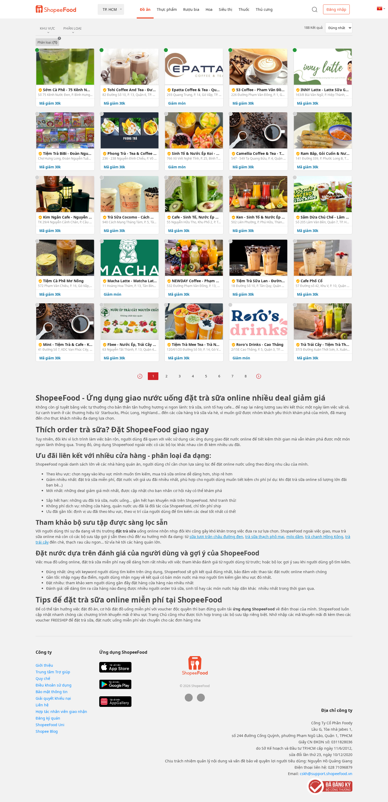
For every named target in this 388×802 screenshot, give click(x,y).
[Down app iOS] (115, 667)
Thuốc (244, 9)
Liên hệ (42, 704)
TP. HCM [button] (110, 9)
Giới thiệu (44, 665)
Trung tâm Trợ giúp (53, 671)
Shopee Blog (47, 731)
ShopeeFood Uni (50, 724)
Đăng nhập (336, 9)
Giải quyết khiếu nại (53, 698)
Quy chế (43, 678)
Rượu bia (191, 9)
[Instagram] (201, 700)
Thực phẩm (167, 9)
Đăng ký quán (48, 718)
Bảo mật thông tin (52, 691)
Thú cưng (264, 9)
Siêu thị (225, 9)
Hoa (209, 9)
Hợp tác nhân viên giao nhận (61, 711)
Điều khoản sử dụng (54, 685)
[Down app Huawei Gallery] (115, 701)
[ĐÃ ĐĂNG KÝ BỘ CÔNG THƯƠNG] (329, 786)
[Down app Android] (115, 684)
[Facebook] (189, 700)
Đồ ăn (145, 9)
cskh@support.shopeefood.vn (326, 773)
